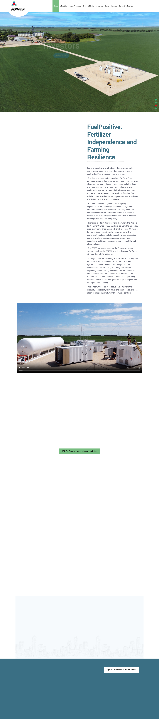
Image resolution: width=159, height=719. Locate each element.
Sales (107, 6)
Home (56, 6)
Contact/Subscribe (126, 6)
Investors (99, 6)
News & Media (88, 6)
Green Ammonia (75, 6)
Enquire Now (61, 55)
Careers (114, 6)
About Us (63, 6)
